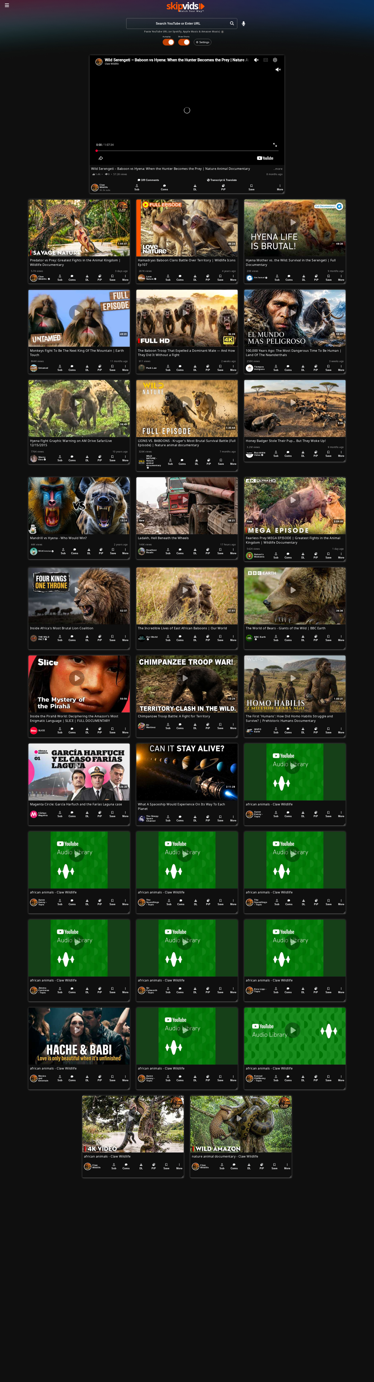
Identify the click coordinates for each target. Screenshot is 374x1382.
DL (195, 189)
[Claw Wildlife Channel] (95, 187)
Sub (136, 189)
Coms (164, 189)
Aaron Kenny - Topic (258, 814)
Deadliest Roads (151, 551)
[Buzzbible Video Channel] (249, 454)
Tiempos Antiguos (259, 368)
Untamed (43, 368)
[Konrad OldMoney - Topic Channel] (249, 1078)
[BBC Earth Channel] (249, 638)
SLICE (41, 730)
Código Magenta (43, 814)
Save (251, 189)
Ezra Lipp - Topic (260, 990)
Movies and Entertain (43, 1078)
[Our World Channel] (141, 638)
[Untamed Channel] (33, 368)
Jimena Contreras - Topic (43, 990)
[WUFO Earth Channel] (249, 730)
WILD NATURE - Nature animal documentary (153, 461)
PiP (223, 189)
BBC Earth (260, 637)
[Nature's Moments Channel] (249, 555)
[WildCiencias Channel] (33, 551)
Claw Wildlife (104, 186)
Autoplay (167, 36)
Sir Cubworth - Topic (151, 990)
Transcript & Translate (223, 180)
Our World (152, 637)
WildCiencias (44, 551)
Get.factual (259, 278)
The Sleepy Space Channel (152, 818)
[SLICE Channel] (33, 730)
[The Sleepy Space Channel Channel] (141, 818)
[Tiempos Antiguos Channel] (249, 368)
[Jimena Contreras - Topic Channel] (33, 990)
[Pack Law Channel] (141, 368)
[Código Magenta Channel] (33, 814)
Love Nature (150, 277)
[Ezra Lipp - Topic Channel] (249, 990)
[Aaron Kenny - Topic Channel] (249, 814)
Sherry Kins (42, 458)
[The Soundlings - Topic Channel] (141, 902)
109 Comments (149, 180)
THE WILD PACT (43, 638)
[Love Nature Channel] (141, 278)
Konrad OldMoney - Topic (260, 1078)
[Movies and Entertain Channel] (33, 1078)
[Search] (232, 23)
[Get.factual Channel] (249, 278)
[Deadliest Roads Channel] (141, 551)
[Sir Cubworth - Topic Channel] (141, 990)
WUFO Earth (257, 730)
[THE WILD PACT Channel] (33, 638)
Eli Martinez (151, 726)
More (280, 189)
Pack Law (151, 368)
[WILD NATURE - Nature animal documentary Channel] (141, 462)
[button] (243, 23)
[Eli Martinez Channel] (141, 726)
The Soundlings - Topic (152, 902)
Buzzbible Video (259, 453)
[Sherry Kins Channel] (33, 458)
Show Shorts (183, 36)
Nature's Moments (259, 555)
